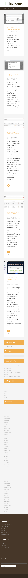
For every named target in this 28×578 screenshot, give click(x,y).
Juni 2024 (6, 424)
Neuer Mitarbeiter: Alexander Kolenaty (11, 365)
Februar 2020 (6, 497)
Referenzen (3, 530)
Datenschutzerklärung (5, 547)
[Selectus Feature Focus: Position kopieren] (14, 65)
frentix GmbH (14, 575)
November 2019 (7, 503)
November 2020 (7, 485)
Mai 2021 (6, 475)
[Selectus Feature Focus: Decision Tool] (14, 123)
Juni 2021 (6, 473)
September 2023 (7, 432)
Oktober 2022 (6, 448)
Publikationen (4, 528)
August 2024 (6, 422)
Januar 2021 (6, 481)
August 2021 (6, 469)
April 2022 (6, 458)
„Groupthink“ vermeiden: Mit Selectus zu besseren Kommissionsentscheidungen (13, 217)
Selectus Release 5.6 (8, 370)
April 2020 (6, 493)
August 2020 (6, 489)
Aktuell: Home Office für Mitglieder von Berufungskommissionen (12, 283)
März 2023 (6, 440)
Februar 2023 (6, 442)
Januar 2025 (6, 416)
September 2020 (7, 487)
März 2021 (6, 477)
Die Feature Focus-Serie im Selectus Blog (12, 376)
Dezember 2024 (7, 418)
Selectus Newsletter (5, 534)
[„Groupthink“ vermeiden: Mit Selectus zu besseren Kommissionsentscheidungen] (14, 201)
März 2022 (6, 460)
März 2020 (6, 495)
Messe (5, 393)
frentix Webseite (4, 551)
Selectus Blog (8, 346)
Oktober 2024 (6, 420)
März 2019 (6, 507)
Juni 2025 (6, 410)
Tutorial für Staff (4, 526)
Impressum (3, 545)
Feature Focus (17, 74)
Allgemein (17, 212)
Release (5, 395)
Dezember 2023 (7, 428)
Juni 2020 (6, 491)
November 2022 (7, 446)
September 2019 (7, 505)
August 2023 (6, 434)
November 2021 (7, 464)
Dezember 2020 (7, 483)
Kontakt (2, 543)
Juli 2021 (6, 471)
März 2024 (6, 426)
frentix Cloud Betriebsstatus (7, 552)
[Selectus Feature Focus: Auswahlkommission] (14, 18)
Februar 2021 (6, 479)
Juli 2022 (6, 452)
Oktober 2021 (6, 466)
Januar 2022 (6, 462)
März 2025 (6, 414)
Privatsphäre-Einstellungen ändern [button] (8, 549)
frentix (5, 389)
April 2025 (6, 412)
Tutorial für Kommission (6, 524)
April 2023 (6, 438)
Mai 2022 (6, 456)
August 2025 (6, 408)
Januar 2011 (6, 511)
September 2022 (7, 450)
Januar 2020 (6, 499)
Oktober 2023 (6, 430)
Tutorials (5, 397)
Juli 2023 (6, 436)
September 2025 (7, 406)
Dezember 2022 (7, 444)
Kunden (5, 391)
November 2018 (7, 509)
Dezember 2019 (7, 501)
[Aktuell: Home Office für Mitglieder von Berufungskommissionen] (14, 267)
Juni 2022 (6, 454)
